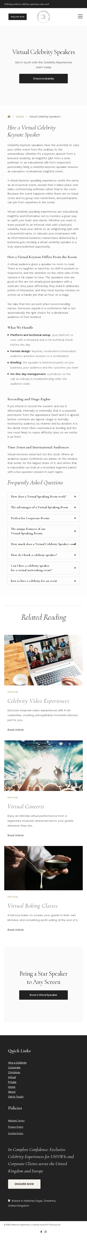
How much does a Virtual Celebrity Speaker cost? (43, 544)
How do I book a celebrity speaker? (34, 555)
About (11, 1092)
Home (11, 1087)
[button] (80, 16)
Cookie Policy (15, 1133)
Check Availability (43, 78)
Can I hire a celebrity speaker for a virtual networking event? (31, 568)
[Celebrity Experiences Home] (43, 16)
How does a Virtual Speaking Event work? (38, 496)
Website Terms (16, 1120)
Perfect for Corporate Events (30, 518)
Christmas (14, 1072)
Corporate (14, 1067)
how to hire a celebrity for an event (34, 581)
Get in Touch (15, 1096)
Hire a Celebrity (17, 1062)
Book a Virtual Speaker (43, 995)
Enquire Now (24, 1184)
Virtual (20, 116)
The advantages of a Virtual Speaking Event (39, 507)
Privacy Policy (15, 1126)
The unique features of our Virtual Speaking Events (28, 531)
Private (12, 1082)
